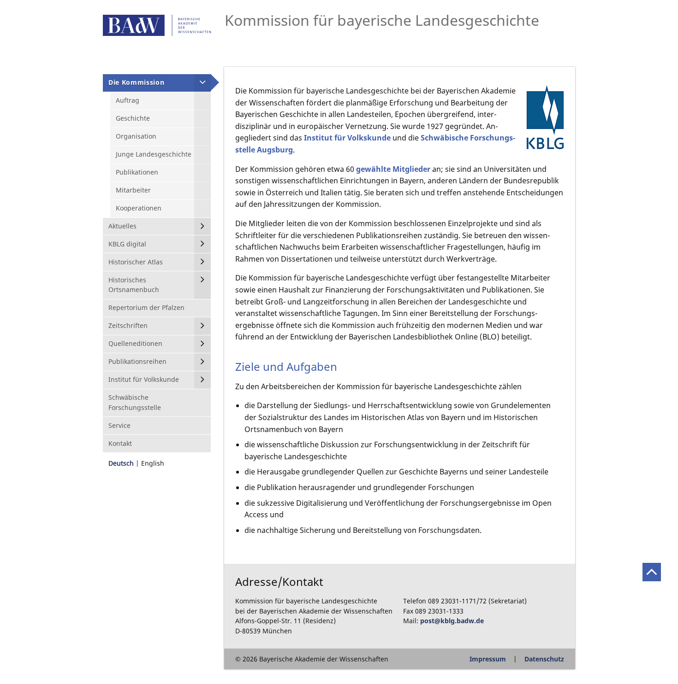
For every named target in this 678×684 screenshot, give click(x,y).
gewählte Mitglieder (393, 169)
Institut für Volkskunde (347, 138)
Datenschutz (544, 659)
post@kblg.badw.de (452, 620)
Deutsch (121, 463)
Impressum (488, 659)
